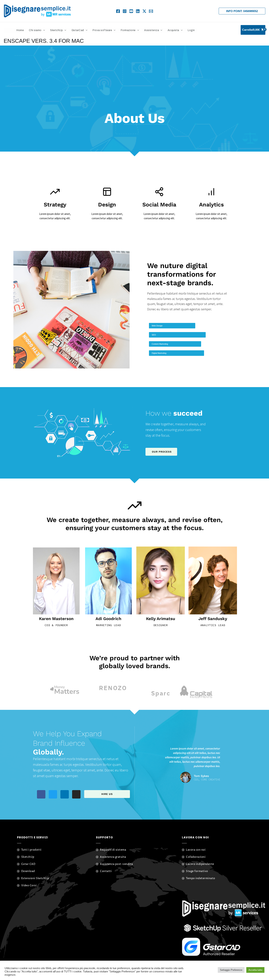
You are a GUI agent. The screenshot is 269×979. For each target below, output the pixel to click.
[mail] (151, 11)
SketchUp (56, 30)
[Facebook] (118, 11)
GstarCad (78, 30)
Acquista (173, 30)
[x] (144, 11)
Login (191, 30)
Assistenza (151, 30)
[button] (242, 11)
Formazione (128, 30)
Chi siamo (35, 30)
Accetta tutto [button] (255, 970)
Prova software (102, 30)
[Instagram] (125, 11)
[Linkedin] (138, 11)
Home (20, 30)
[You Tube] (131, 11)
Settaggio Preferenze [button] (231, 970)
